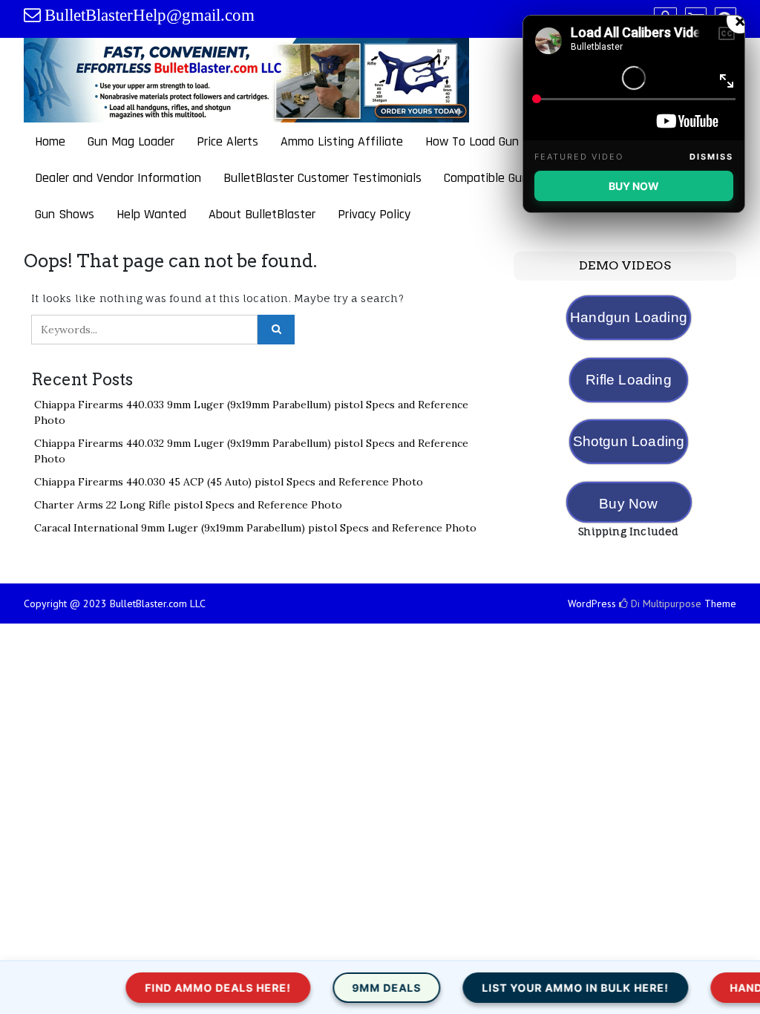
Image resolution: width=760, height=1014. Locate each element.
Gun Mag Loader (131, 141)
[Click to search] (276, 329)
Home (50, 141)
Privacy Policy (374, 214)
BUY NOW (634, 186)
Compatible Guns (489, 177)
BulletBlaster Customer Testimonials (322, 177)
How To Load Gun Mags (488, 141)
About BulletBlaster (262, 214)
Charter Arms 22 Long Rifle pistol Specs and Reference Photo (188, 504)
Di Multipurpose (664, 603)
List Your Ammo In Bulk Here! (547, 987)
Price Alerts (227, 141)
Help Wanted (151, 214)
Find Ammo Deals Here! (190, 987)
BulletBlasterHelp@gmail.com (150, 15)
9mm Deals (358, 987)
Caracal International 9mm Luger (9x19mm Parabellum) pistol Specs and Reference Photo (255, 527)
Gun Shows (64, 214)
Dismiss (711, 156)
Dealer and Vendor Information (118, 177)
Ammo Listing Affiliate (342, 141)
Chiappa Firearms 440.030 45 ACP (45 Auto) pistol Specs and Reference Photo (228, 481)
